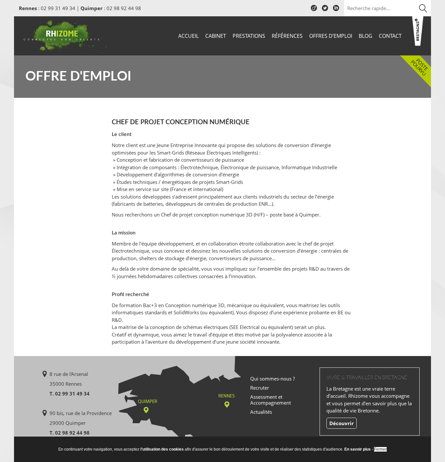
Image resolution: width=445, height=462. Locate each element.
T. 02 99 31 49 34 (70, 393)
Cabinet (215, 35)
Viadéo (314, 10)
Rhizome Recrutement (64, 35)
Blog (365, 35)
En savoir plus (357, 449)
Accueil (188, 35)
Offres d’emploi (330, 35)
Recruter (259, 388)
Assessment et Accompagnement (270, 400)
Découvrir (341, 423)
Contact (390, 35)
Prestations (249, 35)
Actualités (261, 412)
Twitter (325, 10)
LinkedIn (336, 10)
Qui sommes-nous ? (272, 378)
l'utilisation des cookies (162, 449)
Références (287, 35)
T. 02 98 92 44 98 (70, 432)
